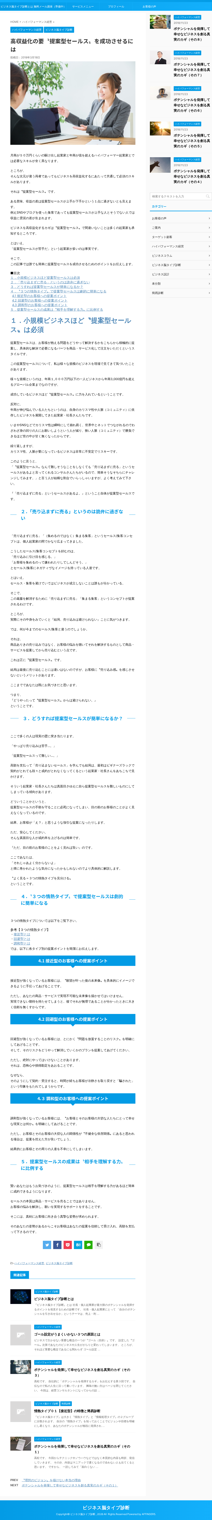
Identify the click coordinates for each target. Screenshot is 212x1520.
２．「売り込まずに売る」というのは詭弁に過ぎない (50, 282)
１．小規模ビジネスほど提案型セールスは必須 (45, 277)
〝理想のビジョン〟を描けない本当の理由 (51, 1480)
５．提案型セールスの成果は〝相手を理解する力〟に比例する (56, 309)
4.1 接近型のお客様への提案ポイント (39, 296)
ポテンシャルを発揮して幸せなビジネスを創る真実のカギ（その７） (192, 69)
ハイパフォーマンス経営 (29, 1263)
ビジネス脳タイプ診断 (59, 1263)
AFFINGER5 (148, 1514)
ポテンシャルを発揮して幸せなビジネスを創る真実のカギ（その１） (70, 1485)
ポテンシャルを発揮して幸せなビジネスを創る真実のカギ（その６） (192, 105)
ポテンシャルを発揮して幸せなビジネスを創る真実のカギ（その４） (192, 176)
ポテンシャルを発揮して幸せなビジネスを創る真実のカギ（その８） (192, 34)
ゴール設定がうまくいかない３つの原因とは (67, 1334)
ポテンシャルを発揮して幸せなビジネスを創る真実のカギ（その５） (192, 140)
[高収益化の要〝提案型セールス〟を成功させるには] (78, 1245)
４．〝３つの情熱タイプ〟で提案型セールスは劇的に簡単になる (58, 291)
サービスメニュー (83, 6)
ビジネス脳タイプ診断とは (17, 6)
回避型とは (22, 939)
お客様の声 (149, 6)
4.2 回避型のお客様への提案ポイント (39, 300)
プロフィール (116, 6)
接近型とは (22, 934)
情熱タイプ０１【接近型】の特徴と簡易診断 (67, 1411)
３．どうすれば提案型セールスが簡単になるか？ (46, 287)
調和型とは (22, 943)
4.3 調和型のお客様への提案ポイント (39, 305)
